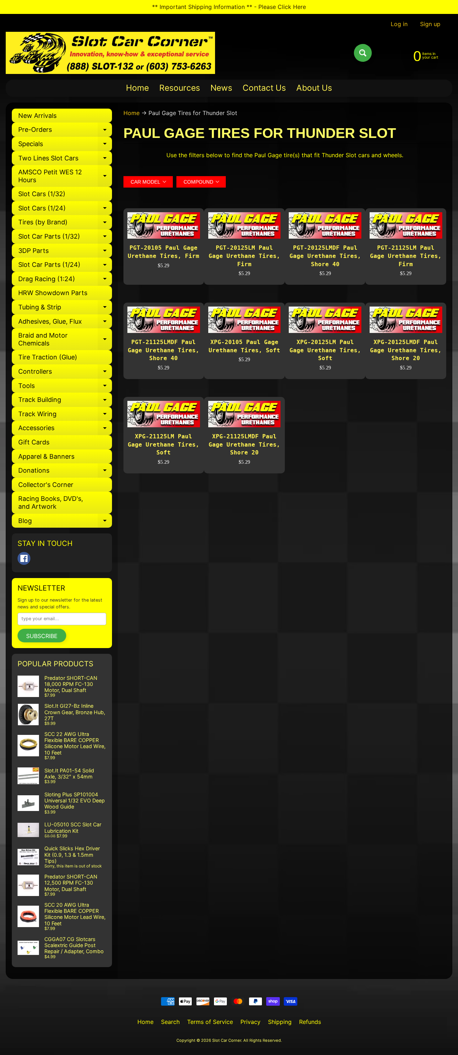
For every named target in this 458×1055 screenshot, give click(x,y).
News (221, 88)
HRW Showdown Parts (52, 293)
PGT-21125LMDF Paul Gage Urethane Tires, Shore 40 (163, 350)
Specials (65, 145)
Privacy (250, 1021)
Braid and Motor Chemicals (65, 340)
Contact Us (264, 88)
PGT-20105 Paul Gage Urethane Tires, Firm (163, 251)
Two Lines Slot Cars (65, 159)
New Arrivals (37, 115)
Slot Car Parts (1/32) (65, 238)
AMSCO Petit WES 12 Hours (65, 176)
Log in (399, 24)
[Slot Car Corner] (110, 53)
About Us (314, 88)
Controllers (65, 373)
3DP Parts (65, 252)
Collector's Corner (45, 484)
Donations (65, 472)
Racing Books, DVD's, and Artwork (50, 502)
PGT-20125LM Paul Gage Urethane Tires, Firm (244, 255)
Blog (65, 522)
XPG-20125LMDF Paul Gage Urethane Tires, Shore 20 (406, 350)
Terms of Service (210, 1021)
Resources (179, 88)
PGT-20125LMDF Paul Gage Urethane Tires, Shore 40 (325, 255)
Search (170, 1021)
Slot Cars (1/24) (65, 209)
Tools (65, 387)
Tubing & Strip (65, 308)
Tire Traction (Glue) (47, 357)
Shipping (280, 1021)
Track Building (65, 401)
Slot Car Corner (226, 1040)
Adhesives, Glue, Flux (65, 323)
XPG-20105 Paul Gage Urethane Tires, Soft (244, 346)
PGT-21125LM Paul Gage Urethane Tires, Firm (406, 255)
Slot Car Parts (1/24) (65, 266)
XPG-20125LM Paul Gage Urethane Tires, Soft (325, 350)
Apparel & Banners (46, 456)
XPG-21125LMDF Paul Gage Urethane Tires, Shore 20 (244, 444)
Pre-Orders (65, 131)
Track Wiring (65, 415)
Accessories (65, 429)
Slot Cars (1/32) (41, 194)
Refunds (310, 1021)
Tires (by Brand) (65, 223)
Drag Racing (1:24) (65, 280)
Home (137, 88)
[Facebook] (24, 558)
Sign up (430, 24)
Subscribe (42, 636)
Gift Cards (33, 442)
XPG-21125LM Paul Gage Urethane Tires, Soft (163, 444)
